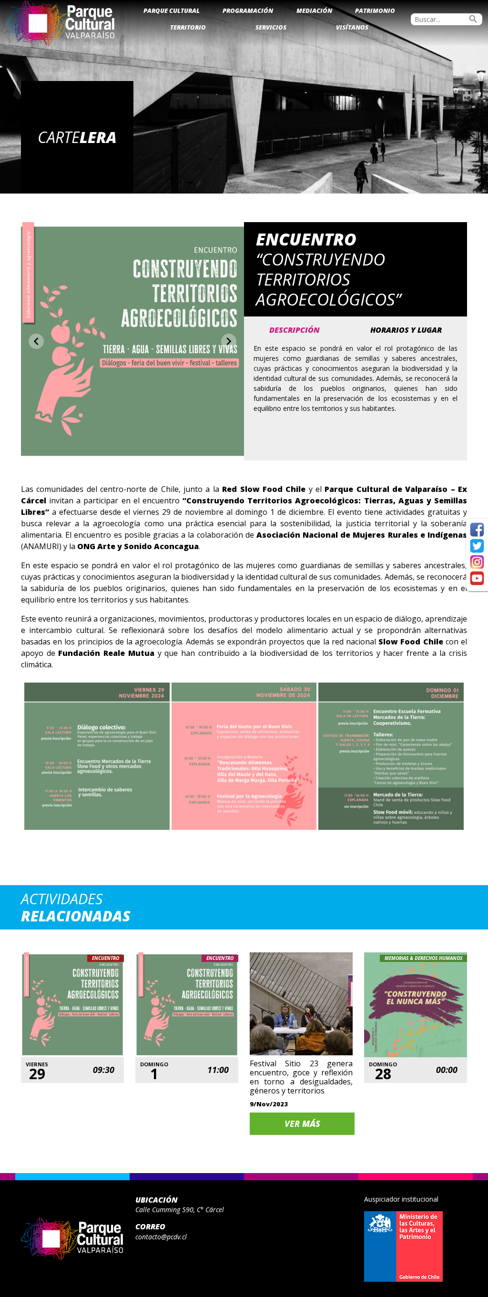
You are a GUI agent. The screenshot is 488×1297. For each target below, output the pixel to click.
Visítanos (352, 27)
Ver (302, 1123)
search (473, 19)
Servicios (270, 27)
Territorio (188, 27)
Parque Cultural (171, 10)
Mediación (314, 10)
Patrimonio (375, 10)
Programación (248, 10)
